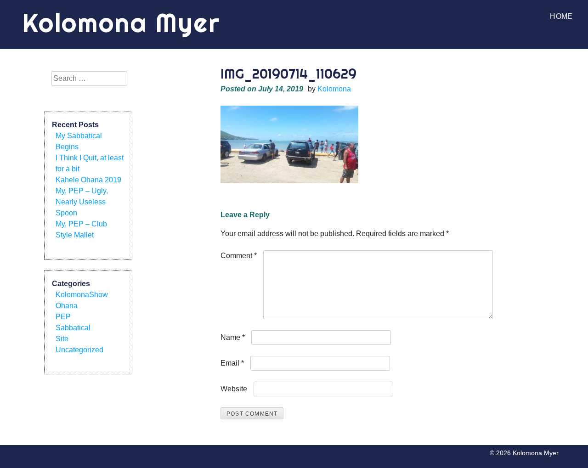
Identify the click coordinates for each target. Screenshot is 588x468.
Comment (238, 255)
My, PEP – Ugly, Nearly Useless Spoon (82, 202)
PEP (63, 317)
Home (561, 16)
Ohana (67, 306)
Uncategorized (79, 350)
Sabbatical (73, 328)
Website (233, 389)
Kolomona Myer (121, 23)
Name (232, 337)
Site (62, 339)
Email (232, 363)
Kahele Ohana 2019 (88, 180)
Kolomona (334, 89)
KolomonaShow (82, 295)
